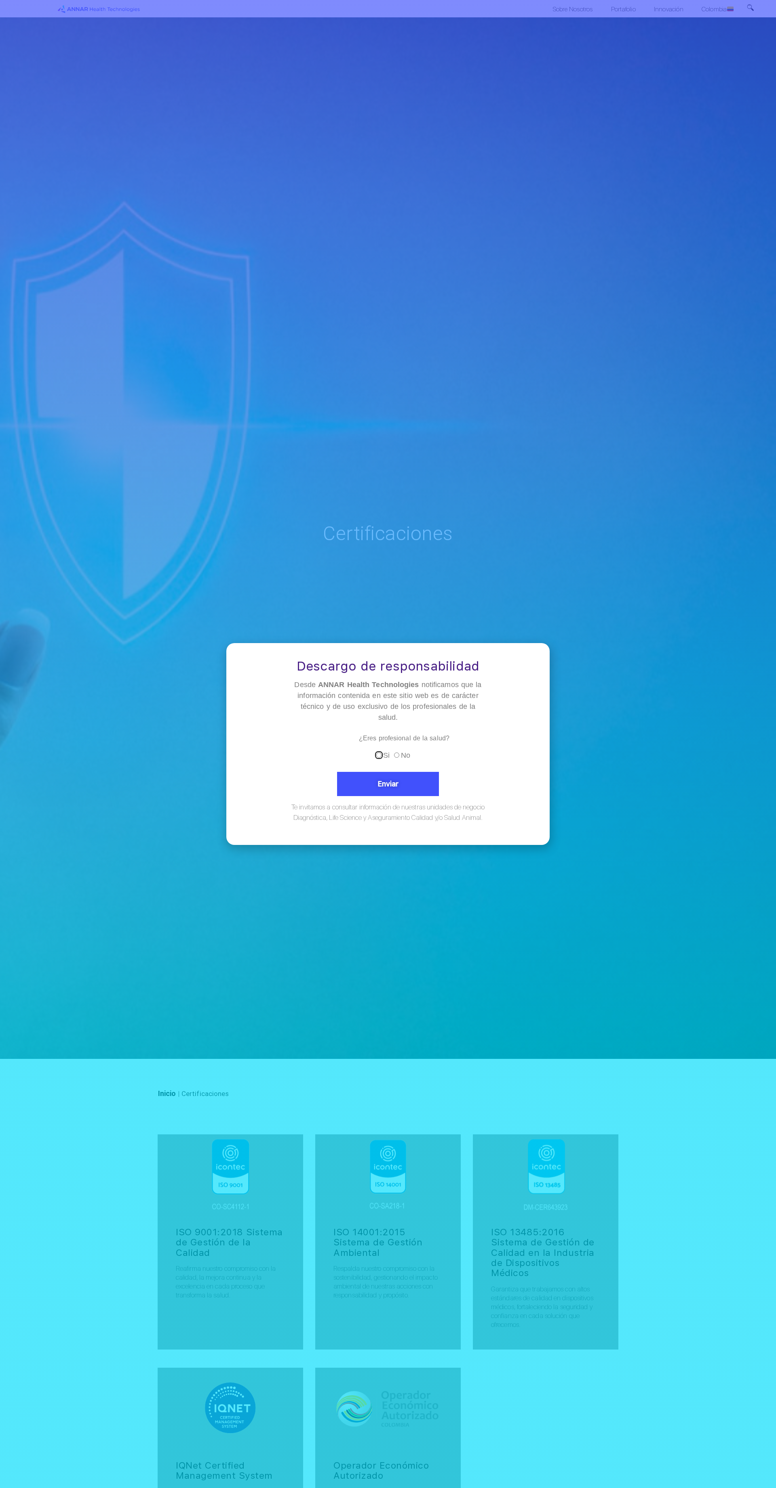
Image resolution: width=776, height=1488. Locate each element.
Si (386, 755)
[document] (388, 744)
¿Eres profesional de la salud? (404, 738)
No (405, 755)
